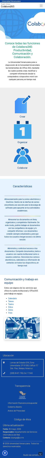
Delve (10, 310)
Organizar (22, 142)
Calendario (12, 298)
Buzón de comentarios (32, 455)
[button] (4, 453)
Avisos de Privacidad (16, 411)
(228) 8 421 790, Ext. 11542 (21, 373)
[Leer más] (23, 104)
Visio (10, 313)
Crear (22, 116)
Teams (11, 304)
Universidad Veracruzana (11, 1)
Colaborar (22, 167)
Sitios (10, 307)
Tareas (11, 301)
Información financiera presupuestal (22, 403)
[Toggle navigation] (41, 6)
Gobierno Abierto (15, 407)
